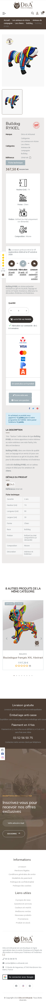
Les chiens (25, 144)
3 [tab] (19, 675)
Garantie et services (23, 904)
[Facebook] (16, 986)
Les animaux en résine (30, 141)
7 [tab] (29, 675)
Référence (10, 158)
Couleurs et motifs (23, 907)
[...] (4, 955)
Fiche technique (15, 163)
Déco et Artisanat (28, 134)
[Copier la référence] (30, 157)
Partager (29, 408)
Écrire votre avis (21, 395)
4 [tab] (21, 675)
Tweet (33, 408)
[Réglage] (37, 13)
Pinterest (37, 408)
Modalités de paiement (22, 878)
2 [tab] (16, 675)
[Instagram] (23, 986)
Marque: (9, 134)
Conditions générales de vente (22, 874)
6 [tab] (27, 675)
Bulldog (24, 154)
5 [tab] (24, 675)
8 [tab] (32, 675)
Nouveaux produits (23, 915)
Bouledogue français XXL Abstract (23, 657)
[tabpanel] (23, 637)
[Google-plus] (30, 986)
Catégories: (10, 146)
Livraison (22, 867)
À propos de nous (23, 900)
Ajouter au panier (22, 319)
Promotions (23, 919)
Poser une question (21, 400)
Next (40, 638)
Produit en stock (23, 923)
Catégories (25, 138)
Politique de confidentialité (22, 882)
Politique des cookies (22, 886)
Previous (5, 638)
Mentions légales (22, 870)
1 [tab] (14, 675)
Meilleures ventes (23, 911)
